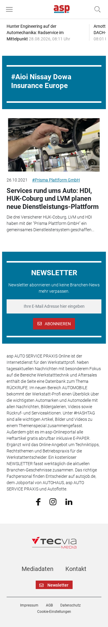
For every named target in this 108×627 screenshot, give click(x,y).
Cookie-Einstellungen (54, 612)
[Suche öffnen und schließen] (96, 9)
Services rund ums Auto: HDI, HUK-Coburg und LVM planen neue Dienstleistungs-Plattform (53, 198)
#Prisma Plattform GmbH (56, 180)
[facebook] (38, 501)
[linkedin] (68, 501)
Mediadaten (37, 568)
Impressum (29, 605)
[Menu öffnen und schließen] (11, 9)
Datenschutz (70, 605)
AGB (49, 605)
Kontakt (75, 568)
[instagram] (53, 501)
